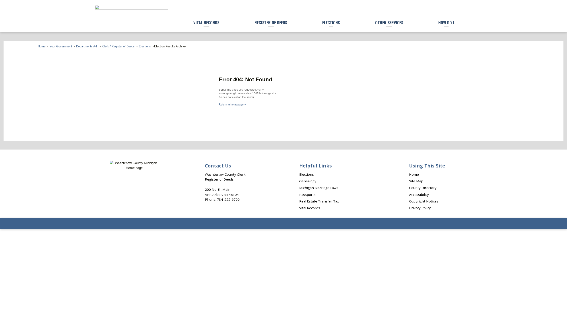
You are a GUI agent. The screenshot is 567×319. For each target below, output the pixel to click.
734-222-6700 (228, 199)
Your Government (61, 46)
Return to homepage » (232, 104)
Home (41, 46)
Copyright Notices (423, 201)
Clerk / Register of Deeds (118, 46)
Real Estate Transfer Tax (319, 201)
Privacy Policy (420, 208)
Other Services (389, 22)
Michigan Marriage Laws (318, 187)
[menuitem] (206, 23)
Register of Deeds (270, 22)
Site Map (416, 181)
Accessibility (419, 194)
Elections (331, 22)
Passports (307, 194)
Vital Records (206, 22)
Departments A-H (87, 46)
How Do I (446, 22)
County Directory (423, 187)
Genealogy (307, 181)
